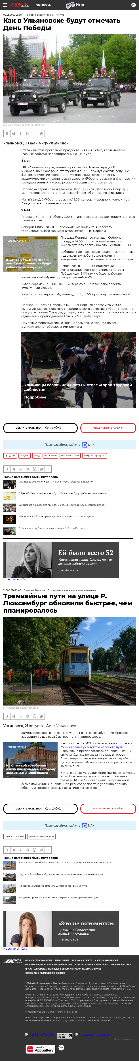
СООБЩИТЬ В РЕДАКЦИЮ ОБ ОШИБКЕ (45, 973)
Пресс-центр (62, 960)
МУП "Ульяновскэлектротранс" (21, 707)
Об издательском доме (38, 960)
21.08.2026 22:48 (12, 590)
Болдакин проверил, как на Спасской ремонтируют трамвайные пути (58, 897)
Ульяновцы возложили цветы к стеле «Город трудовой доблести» (78, 387)
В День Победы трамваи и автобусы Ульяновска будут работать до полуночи (63, 493)
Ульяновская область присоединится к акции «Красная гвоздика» (56, 516)
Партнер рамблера (123, 1039)
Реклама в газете (82, 960)
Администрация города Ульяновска (23, 125)
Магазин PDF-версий (106, 960)
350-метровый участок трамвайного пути (91, 747)
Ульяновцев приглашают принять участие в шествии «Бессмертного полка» (62, 505)
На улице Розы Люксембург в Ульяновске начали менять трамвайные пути (61, 874)
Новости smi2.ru (15, 579)
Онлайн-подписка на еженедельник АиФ (48, 964)
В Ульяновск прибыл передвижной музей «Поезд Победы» (52, 528)
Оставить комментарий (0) (108, 428)
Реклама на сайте (121, 964)
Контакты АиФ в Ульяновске (91, 964)
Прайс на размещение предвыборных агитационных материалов (63, 969)
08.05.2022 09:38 (12, 14)
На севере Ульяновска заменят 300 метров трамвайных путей (53, 885)
